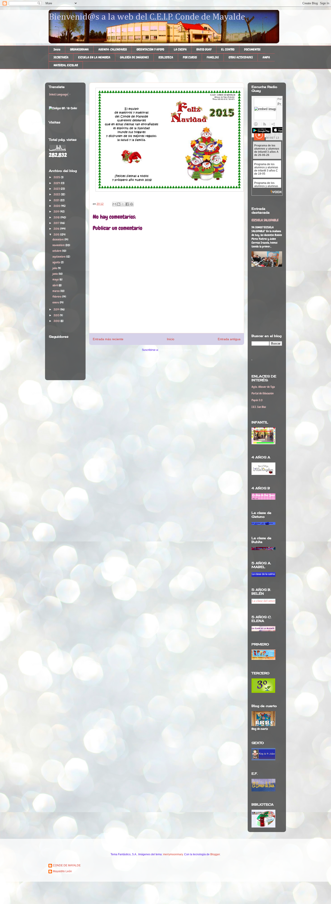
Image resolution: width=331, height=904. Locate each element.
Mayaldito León (62, 871)
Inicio (57, 49)
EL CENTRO (227, 49)
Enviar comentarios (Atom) (175, 349)
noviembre (58, 245)
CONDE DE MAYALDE (67, 865)
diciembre (58, 239)
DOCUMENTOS (252, 49)
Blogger (215, 854)
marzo (56, 291)
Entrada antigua (229, 339)
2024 (57, 183)
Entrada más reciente (108, 339)
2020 (57, 206)
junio (55, 274)
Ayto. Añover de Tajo (263, 387)
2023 (57, 189)
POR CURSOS (190, 57)
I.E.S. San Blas (259, 407)
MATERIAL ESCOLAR (66, 65)
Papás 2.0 (257, 400)
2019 (57, 211)
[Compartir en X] (123, 204)
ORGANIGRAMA (79, 49)
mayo (55, 279)
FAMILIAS (213, 57)
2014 (57, 309)
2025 (57, 177)
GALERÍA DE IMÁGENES (134, 57)
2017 (57, 223)
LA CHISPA (180, 49)
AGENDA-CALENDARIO (112, 49)
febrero (57, 296)
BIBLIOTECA (166, 57)
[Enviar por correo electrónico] (114, 204)
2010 (57, 321)
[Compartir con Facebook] (127, 204)
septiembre (59, 257)
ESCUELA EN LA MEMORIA (94, 57)
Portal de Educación (263, 393)
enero (56, 302)
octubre (57, 251)
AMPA (266, 57)
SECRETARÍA (61, 57)
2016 (57, 229)
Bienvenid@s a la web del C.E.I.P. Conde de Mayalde (147, 17)
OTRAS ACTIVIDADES (241, 57)
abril (55, 285)
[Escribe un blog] (118, 204)
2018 (57, 217)
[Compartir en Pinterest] (131, 204)
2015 (57, 234)
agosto (56, 262)
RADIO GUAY (203, 49)
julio (55, 268)
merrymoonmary (173, 854)
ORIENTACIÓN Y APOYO (150, 49)
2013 (57, 315)
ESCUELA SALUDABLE (265, 220)
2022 (57, 194)
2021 (57, 200)
